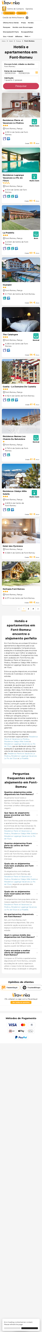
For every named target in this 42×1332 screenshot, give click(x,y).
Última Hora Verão (11, 23)
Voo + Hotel (8, 36)
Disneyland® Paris (11, 32)
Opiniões (29, 9)
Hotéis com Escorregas (23, 27)
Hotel (11, 41)
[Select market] (27, 17)
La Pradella (23, 758)
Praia (23, 23)
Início (3, 41)
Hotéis (31, 23)
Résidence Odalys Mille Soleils (16, 741)
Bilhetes (18, 36)
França (18, 41)
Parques (6, 27)
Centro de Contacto (15, 9)
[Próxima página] (38, 609)
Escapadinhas (27, 32)
